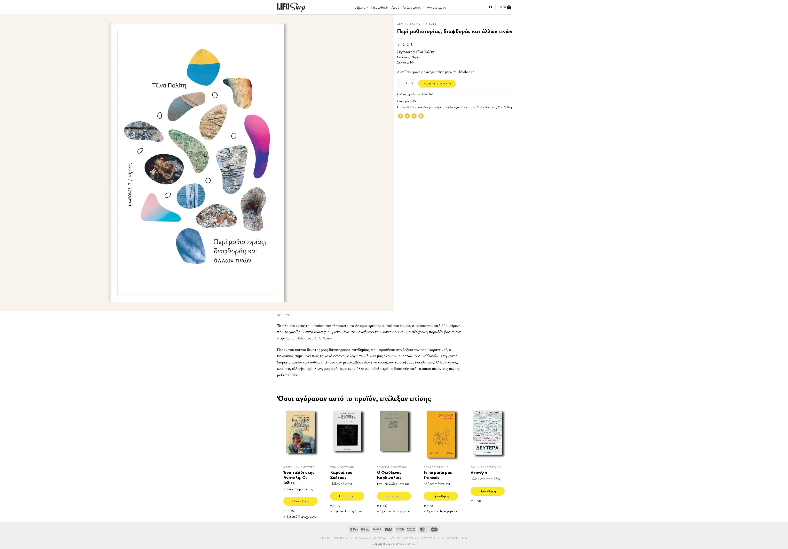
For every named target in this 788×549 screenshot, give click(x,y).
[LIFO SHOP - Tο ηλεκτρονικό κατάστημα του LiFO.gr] (291, 7)
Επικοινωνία (450, 537)
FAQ (464, 537)
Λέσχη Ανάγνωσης (406, 7)
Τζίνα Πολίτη (425, 51)
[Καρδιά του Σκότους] (347, 434)
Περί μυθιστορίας (486, 107)
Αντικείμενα (437, 7)
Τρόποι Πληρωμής (334, 537)
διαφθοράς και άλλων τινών (460, 107)
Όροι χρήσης (430, 537)
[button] (504, 7)
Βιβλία (431, 24)
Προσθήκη (300, 501)
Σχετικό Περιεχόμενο (301, 516)
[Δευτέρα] (487, 434)
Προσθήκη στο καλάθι (436, 83)
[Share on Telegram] (421, 117)
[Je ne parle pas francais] (441, 434)
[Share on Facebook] (400, 117)
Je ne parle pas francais (438, 475)
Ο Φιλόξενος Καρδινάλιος (389, 475)
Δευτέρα (479, 472)
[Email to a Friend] (414, 117)
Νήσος (416, 57)
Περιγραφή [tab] (284, 314)
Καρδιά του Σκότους (341, 475)
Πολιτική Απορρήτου (403, 537)
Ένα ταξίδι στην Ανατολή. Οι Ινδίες (298, 477)
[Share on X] (407, 117)
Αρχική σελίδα (409, 24)
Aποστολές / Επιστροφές (368, 537)
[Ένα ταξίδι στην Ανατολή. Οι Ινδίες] (300, 434)
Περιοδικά (379, 7)
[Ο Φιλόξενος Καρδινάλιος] (394, 434)
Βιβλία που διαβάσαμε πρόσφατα (425, 107)
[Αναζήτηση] (490, 7)
